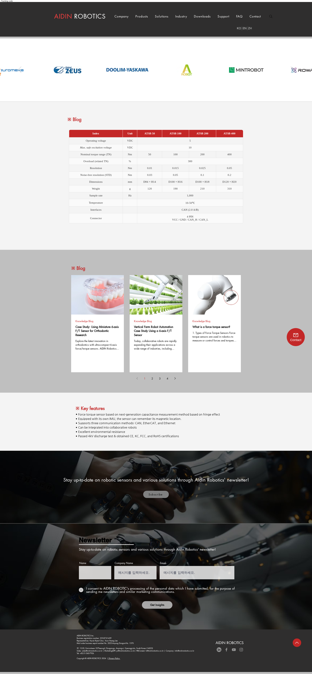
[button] (121, 16)
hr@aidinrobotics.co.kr (155, 650)
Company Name (124, 563)
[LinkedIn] (219, 649)
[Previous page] (137, 378)
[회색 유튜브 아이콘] (233, 649)
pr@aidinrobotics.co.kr (125, 650)
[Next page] (175, 378)
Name (82, 563)
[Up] (297, 642)
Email (163, 563)
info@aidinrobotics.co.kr (184, 650)
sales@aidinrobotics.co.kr (92, 650)
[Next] (292, 70)
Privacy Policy (114, 658)
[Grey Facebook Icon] (226, 649)
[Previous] (19, 70)
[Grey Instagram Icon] (241, 649)
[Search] (271, 16)
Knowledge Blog (84, 321)
